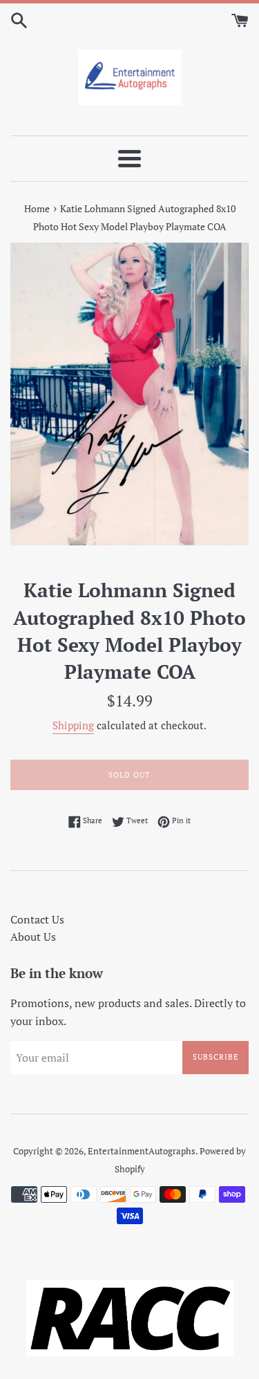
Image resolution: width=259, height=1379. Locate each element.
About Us (33, 936)
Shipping (73, 725)
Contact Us (37, 919)
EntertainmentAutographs (141, 1151)
